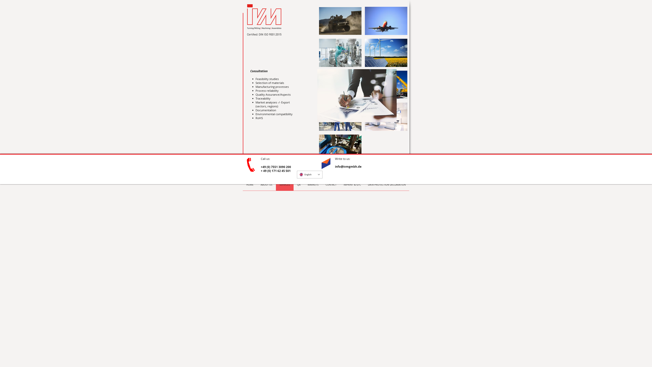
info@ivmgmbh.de (348, 167)
